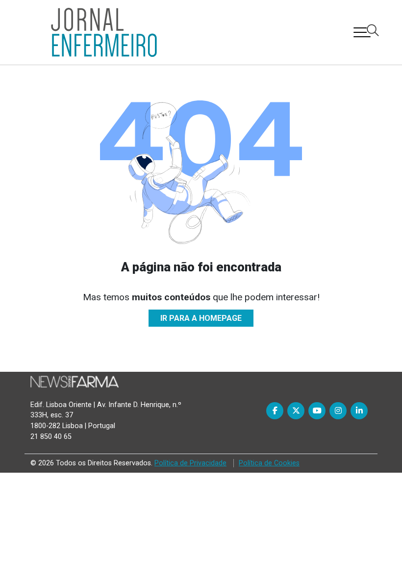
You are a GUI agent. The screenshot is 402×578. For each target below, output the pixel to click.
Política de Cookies (269, 463)
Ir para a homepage (201, 318)
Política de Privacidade (190, 463)
